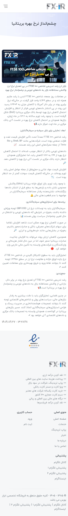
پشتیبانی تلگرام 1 (57, 468)
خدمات (62, 424)
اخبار (63, 435)
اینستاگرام (60, 478)
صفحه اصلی (59, 419)
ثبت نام (28, 424)
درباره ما (61, 440)
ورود (30, 419)
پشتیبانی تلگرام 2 (56, 473)
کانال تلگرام (60, 462)
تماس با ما (60, 446)
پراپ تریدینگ (58, 430)
